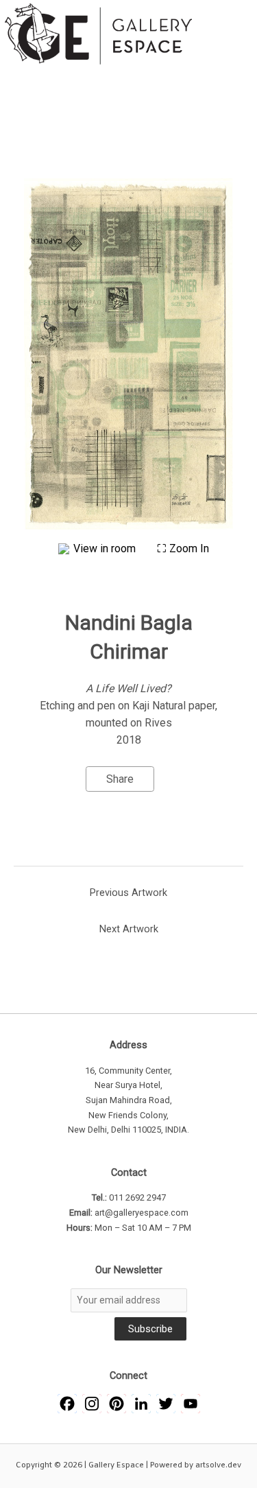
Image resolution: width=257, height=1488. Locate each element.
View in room (105, 548)
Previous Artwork (128, 892)
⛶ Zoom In (183, 548)
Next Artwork (128, 929)
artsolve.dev (218, 1465)
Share (120, 779)
